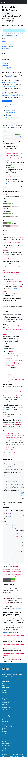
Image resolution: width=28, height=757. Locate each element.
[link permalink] (7, 412)
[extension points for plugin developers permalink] (20, 614)
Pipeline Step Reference (8, 46)
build (7, 183)
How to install (7, 13)
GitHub (4, 41)
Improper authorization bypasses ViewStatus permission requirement (12, 94)
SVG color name (14, 288)
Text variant (8, 115)
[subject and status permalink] (18, 259)
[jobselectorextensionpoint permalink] (4, 637)
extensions (6, 632)
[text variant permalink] (15, 584)
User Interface (5, 56)
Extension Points (6, 48)
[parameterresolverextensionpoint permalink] (9, 655)
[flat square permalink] (11, 221)
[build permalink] (8, 334)
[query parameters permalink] (21, 191)
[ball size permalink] (10, 231)
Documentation (7, 101)
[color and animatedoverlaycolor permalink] (20, 272)
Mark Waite (5, 65)
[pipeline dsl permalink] (16, 460)
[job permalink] (6, 291)
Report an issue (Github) (8, 44)
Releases (16, 101)
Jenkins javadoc (17, 608)
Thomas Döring (6, 69)
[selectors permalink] (9, 346)
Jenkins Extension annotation (11, 617)
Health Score (6, 107)
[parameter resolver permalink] (22, 420)
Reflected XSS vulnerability (9, 82)
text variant (11, 125)
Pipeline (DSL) (9, 114)
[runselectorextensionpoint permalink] (4, 646)
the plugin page (8, 76)
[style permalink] (8, 194)
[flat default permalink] (12, 211)
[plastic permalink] (8, 201)
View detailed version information (10, 35)
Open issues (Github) (7, 43)
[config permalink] (9, 250)
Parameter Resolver (10, 112)
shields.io (14, 123)
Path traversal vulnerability (9, 90)
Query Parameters (10, 110)
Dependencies (12, 104)
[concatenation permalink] (13, 384)
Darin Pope (5, 63)
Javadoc (4, 50)
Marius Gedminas (6, 67)
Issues (5, 104)
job (19, 181)
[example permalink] (10, 507)
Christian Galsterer (7, 62)
